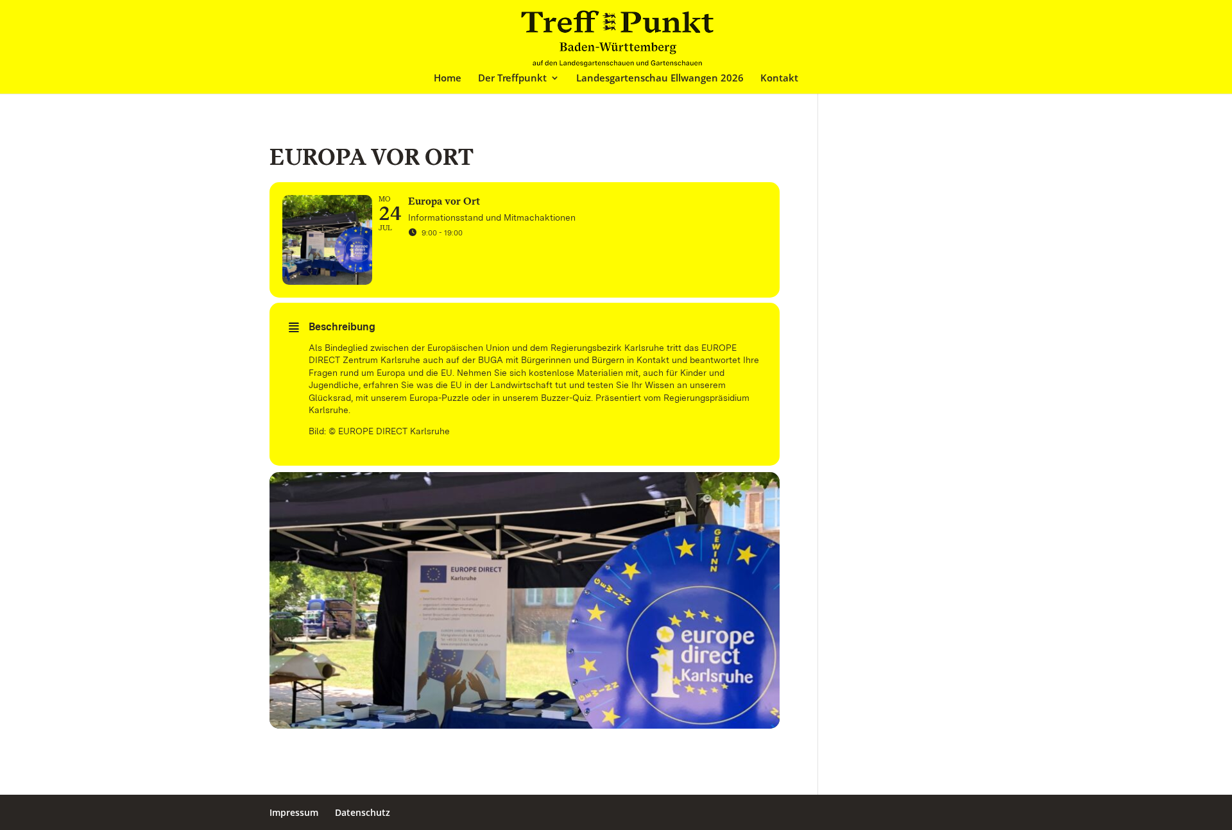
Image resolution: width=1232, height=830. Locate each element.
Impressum (294, 812)
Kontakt (779, 78)
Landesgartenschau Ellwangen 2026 (660, 78)
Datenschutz (362, 812)
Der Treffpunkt (512, 78)
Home (447, 78)
